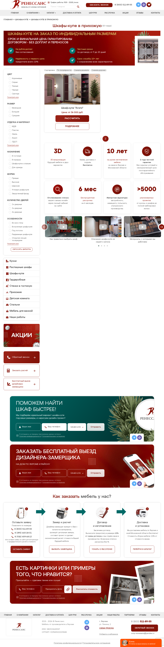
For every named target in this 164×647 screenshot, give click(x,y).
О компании (32, 13)
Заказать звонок (99, 5)
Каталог (50, 13)
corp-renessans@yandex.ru (142, 633)
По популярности (64, 70)
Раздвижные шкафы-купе (22, 234)
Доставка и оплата (72, 13)
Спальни (15, 305)
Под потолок (17, 231)
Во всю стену (17, 223)
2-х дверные (17, 204)
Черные (15, 90)
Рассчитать (72, 118)
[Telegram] (138, 5)
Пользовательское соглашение (96, 643)
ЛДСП (14, 142)
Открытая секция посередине (19, 239)
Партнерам (129, 615)
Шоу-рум (93, 13)
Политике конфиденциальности (30, 436)
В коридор (16, 160)
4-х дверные (17, 212)
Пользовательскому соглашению (53, 436)
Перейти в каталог (142, 549)
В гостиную (16, 156)
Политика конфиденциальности (68, 643)
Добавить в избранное (108, 634)
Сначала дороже (99, 70)
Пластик (15, 130)
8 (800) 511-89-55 (123, 5)
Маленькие (16, 108)
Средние (16, 116)
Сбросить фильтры (22, 249)
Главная (15, 13)
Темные (15, 86)
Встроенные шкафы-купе (22, 227)
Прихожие (16, 292)
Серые (15, 82)
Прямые (15, 178)
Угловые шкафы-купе (20, 190)
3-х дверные (17, 208)
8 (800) (141, 621)
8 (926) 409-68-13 (123, 8)
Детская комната (20, 298)
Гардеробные (17, 280)
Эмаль (14, 134)
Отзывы (139, 13)
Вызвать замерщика (62, 549)
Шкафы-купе (21, 20)
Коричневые (17, 78)
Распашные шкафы (21, 267)
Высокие (15, 182)
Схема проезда (106, 628)
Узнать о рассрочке (102, 549)
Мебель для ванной (21, 311)
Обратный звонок (144, 628)
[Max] (143, 5)
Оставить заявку (21, 549)
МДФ (14, 126)
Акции (125, 13)
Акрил (14, 138)
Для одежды (17, 167)
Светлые (15, 94)
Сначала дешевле (81, 70)
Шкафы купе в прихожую (44, 20)
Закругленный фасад (20, 194)
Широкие (16, 186)
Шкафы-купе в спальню (21, 164)
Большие (15, 112)
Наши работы (17, 317)
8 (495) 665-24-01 (123, 2)
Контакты (155, 13)
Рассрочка (110, 13)
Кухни (13, 261)
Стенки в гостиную (21, 286)
